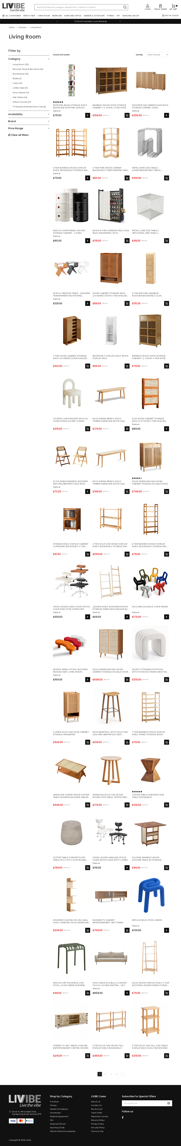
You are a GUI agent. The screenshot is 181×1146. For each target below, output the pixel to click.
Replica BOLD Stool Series (147, 920)
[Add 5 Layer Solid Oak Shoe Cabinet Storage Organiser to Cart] (87, 742)
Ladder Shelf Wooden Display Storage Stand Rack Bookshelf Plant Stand (111, 608)
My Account (96, 1109)
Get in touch (172, 15)
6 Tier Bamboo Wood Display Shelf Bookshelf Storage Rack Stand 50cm (150, 545)
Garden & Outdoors (94, 15)
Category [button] (14, 58)
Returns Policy (98, 1120)
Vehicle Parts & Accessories (62, 1131)
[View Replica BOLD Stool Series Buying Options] (166, 930)
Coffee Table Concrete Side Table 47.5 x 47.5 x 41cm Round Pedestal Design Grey (69, 858)
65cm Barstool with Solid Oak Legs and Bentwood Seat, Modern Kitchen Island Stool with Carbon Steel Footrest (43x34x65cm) (110, 733)
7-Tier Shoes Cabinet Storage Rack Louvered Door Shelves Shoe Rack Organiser (70, 357)
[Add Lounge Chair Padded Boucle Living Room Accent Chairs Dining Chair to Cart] (87, 428)
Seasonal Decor (131, 15)
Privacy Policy (97, 1124)
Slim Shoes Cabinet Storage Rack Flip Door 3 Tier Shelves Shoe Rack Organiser (149, 420)
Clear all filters (19, 135)
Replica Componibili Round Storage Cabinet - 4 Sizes (69, 231)
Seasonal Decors (58, 1124)
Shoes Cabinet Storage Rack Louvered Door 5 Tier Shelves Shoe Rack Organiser (110, 294)
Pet (118, 15)
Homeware (55, 1113)
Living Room (44, 15)
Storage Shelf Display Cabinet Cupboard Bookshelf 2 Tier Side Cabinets (70, 545)
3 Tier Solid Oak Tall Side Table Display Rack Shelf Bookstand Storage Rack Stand (150, 1047)
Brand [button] (12, 121)
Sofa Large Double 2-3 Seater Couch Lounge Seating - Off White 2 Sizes (110, 984)
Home (11, 27)
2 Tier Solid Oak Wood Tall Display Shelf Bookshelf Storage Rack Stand (108, 1047)
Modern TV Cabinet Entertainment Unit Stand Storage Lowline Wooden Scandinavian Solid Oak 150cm (110, 921)
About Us (95, 1101)
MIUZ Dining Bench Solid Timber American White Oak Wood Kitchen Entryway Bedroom (109, 420)
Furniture (54, 1101)
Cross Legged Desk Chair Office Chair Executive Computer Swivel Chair (71, 608)
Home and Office (72, 15)
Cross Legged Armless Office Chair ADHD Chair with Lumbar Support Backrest (111, 858)
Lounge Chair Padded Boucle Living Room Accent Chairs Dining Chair (70, 420)
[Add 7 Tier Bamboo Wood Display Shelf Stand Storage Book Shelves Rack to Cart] (166, 742)
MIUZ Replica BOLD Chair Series (150, 606)
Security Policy (98, 1127)
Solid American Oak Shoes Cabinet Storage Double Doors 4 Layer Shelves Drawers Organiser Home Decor (150, 482)
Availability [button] (15, 114)
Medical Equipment (59, 1116)
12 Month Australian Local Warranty (90, 21)
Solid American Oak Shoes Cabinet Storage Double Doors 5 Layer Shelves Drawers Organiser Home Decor (111, 670)
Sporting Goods (57, 1127)
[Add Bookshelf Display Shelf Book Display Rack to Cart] (127, 366)
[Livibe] (13, 7)
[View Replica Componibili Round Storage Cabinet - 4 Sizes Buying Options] (87, 240)
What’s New (29, 15)
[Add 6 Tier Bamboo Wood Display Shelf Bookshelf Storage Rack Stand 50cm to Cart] (166, 554)
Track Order (96, 1113)
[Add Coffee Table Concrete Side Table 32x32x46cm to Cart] (166, 804)
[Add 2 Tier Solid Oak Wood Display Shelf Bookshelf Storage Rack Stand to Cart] (127, 554)
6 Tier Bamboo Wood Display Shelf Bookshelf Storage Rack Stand (71, 169)
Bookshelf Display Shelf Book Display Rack (110, 357)
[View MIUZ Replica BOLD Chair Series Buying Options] (166, 616)
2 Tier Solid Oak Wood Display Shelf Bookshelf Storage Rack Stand (111, 545)
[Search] (125, 7)
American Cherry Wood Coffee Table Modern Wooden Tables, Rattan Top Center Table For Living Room (71, 796)
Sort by (139, 54)
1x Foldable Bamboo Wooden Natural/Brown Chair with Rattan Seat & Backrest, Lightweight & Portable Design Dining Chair (71, 482)
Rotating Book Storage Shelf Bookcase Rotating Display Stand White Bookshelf (70, 106)
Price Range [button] (15, 128)
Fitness (110, 15)
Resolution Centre (99, 1116)
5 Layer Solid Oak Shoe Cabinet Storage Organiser (71, 733)
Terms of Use (97, 1131)
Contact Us (96, 1105)
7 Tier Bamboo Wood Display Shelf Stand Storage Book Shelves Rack (148, 733)
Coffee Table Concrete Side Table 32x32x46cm (148, 796)
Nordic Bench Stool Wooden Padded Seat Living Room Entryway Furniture (70, 670)
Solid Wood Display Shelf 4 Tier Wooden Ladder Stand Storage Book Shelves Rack (150, 984)
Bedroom (57, 15)
